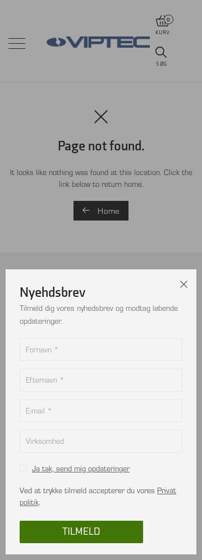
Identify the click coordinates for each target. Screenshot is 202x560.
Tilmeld (81, 531)
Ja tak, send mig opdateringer (81, 468)
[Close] (184, 282)
